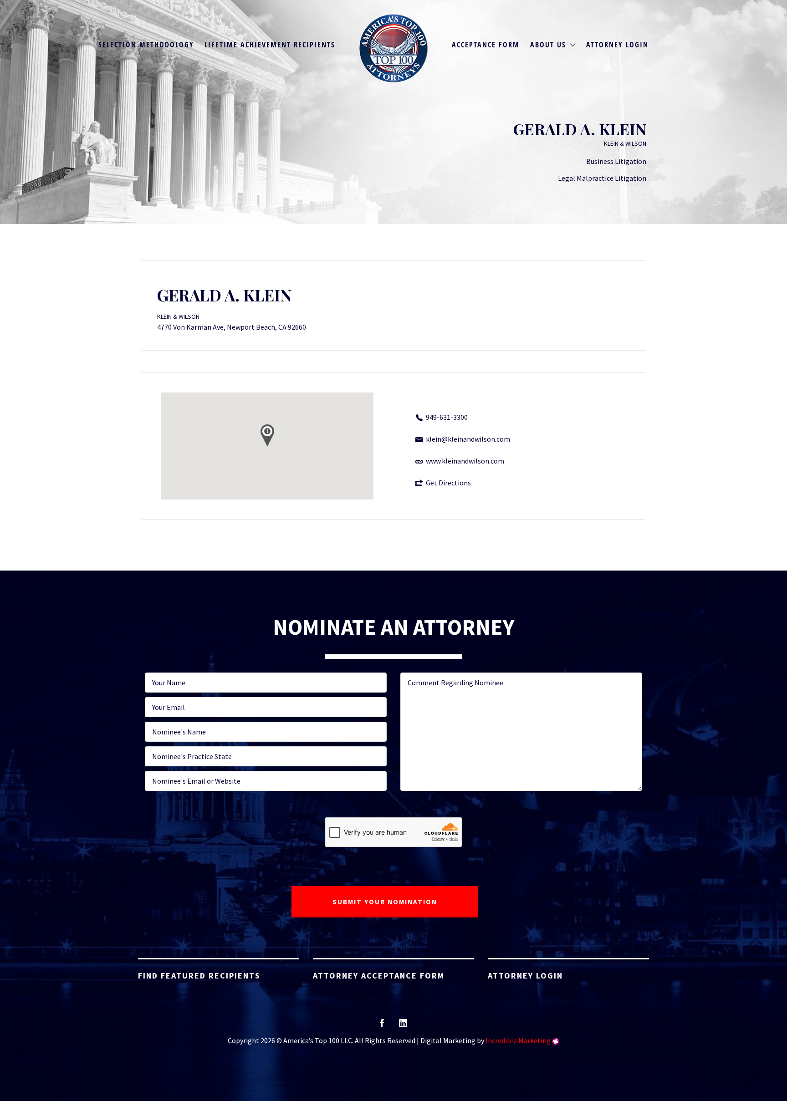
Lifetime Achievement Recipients (269, 45)
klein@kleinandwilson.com (468, 438)
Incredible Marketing (518, 1040)
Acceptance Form (486, 45)
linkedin (403, 1026)
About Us (548, 45)
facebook (382, 1026)
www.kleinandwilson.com (465, 460)
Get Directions (448, 482)
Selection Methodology (146, 45)
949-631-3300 (447, 417)
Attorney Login (617, 45)
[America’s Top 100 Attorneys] (393, 48)
